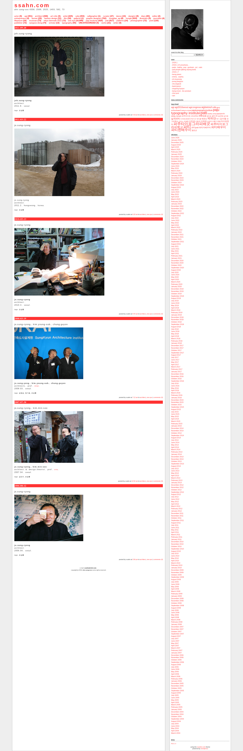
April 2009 (175, 589)
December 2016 (177, 374)
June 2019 (175, 303)
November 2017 (177, 348)
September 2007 (177, 634)
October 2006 (176, 660)
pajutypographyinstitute (202, 110)
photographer (136, 20)
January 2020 (176, 287)
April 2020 (175, 279)
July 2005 (175, 695)
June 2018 (175, 331)
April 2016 (175, 390)
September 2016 (177, 381)
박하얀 (212, 118)
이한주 (209, 121)
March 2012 (175, 506)
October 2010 (176, 546)
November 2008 (177, 601)
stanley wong (211, 113)
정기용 (27, 393)
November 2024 (177, 159)
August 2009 (176, 580)
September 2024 (177, 164)
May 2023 (175, 194)
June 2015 (175, 414)
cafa (77, 16)
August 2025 (176, 145)
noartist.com (201, 747)
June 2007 (175, 641)
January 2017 (176, 372)
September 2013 (177, 464)
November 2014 (177, 431)
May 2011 (175, 530)
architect (39, 16)
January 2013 (176, 483)
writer (115, 23)
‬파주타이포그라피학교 (190, 116)
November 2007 (177, 629)
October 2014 (176, 433)
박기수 (193, 119)
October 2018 (176, 322)
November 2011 (177, 516)
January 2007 (176, 653)
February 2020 (176, 284)
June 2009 (175, 584)
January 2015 (176, 426)
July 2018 (175, 329)
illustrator (144, 18)
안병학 (186, 121)
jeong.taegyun (177, 81)
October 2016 (176, 379)
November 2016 (177, 376)
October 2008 (176, 603)
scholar (52, 23)
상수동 (223, 119)
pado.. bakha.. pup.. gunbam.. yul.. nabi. (187, 67)
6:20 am (135, 214)
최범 (219, 121)
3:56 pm (135, 559)
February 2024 (176, 173)
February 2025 (176, 152)
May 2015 (175, 416)
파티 (187, 127)
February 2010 (176, 565)
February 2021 (176, 256)
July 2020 (175, 272)
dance (119, 16)
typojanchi (221, 114)
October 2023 (176, 183)
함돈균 (194, 130)
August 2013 (176, 466)
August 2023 (176, 187)
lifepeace (18, 20)
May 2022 (175, 223)
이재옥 (204, 121)
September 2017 (177, 353)
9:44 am (135, 314)
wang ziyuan (176, 116)
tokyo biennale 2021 (53, 20)
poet (151, 20)
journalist (157, 18)
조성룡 (21, 110)
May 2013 (175, 473)
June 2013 (175, 471)
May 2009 (175, 587)
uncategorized (87, 23)
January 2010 (176, 568)
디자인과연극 (186, 119)
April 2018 (175, 336)
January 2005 (176, 709)
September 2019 (177, 296)
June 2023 (175, 192)
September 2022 (177, 213)
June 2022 (175, 220)
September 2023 (177, 185)
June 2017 (175, 360)
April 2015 (175, 419)
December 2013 (177, 457)
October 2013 (176, 461)
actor (16, 16)
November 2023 (177, 180)
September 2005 (177, 691)
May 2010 (175, 558)
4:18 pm (135, 115)
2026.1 (174, 63)
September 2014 (177, 435)
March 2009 (175, 591)
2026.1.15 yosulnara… (181, 65)
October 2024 (176, 161)
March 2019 (175, 310)
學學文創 (202, 116)
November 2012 (177, 487)
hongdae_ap (114, 18)
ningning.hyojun (178, 89)
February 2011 (176, 537)
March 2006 (175, 676)
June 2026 (175, 138)
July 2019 (175, 301)
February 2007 (176, 650)
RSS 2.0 (173, 743)
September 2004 (177, 719)
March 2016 (175, 393)
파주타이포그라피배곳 (192, 124)
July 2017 (175, 357)
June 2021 (175, 249)
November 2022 (177, 209)
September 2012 (177, 492)
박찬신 (204, 119)
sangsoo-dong (35, 23)
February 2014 (176, 452)
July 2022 (175, 218)
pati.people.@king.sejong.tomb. (184, 70)
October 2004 (176, 717)
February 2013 (176, 480)
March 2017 (175, 367)
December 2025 (177, 142)
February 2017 (176, 369)
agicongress (195, 107)
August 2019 (176, 298)
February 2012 (176, 509)
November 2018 (177, 320)
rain (173, 96)
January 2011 (176, 539)
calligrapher (92, 16)
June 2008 (175, 613)
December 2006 (177, 655)
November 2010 (177, 544)
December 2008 (177, 599)
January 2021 (176, 258)
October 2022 (176, 211)
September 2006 (177, 662)
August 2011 (176, 523)
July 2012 (175, 497)
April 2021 (175, 253)
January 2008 (176, 624)
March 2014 (175, 450)
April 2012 (175, 504)
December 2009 (177, 570)
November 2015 (177, 402)
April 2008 (175, 617)
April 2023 (175, 197)
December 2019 (177, 289)
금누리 (215, 116)
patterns (120, 20)
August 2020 (176, 270)
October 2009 (176, 575)
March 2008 (175, 620)
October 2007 (176, 632)
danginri (132, 16)
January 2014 (176, 454)
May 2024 (175, 168)
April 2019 (175, 308)
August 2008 (176, 608)
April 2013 (175, 476)
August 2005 (176, 693)
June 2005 (175, 698)
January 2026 (176, 140)
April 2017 (175, 365)
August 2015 (176, 409)
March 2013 (175, 478)
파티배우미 (218, 127)
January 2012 (176, 511)
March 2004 (175, 733)
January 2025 (176, 154)
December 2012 (177, 485)
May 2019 (175, 306)
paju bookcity (91, 20)
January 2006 (176, 681)
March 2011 (175, 535)
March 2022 (175, 227)
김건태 (220, 116)
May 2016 (175, 388)
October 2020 (176, 265)
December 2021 (177, 235)
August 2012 (176, 494)
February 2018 (176, 341)
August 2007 (176, 636)
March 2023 (175, 199)
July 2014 (175, 440)
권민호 (209, 116)
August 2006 (176, 665)
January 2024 (176, 176)
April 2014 (175, 447)
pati (107, 20)
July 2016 (175, 383)
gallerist (77, 18)
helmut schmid (186, 110)
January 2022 (176, 232)
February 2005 (176, 707)
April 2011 (175, 532)
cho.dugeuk (176, 84)
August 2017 (176, 355)
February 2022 (176, 230)
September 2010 (177, 549)
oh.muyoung (177, 79)
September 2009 (177, 577)
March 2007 (175, 648)
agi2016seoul (181, 107)
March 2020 (175, 282)
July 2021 (175, 246)
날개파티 (175, 118)
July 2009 (175, 582)
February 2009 (176, 594)
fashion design (50, 18)
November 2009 (177, 572)
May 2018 (175, 334)
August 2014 (176, 438)
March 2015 (175, 421)
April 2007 (175, 646)
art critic (54, 16)
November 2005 (177, 686)
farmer (35, 18)
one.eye (71, 20)
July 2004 (175, 724)
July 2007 (175, 639)
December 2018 (177, 317)
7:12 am (135, 397)
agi (25, 16)
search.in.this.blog (177, 52)
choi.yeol (175, 93)
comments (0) (158, 115)
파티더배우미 (205, 127)
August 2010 (176, 551)
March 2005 (175, 705)
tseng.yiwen (176, 74)
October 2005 (176, 688)
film (65, 18)
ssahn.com (32, 5)
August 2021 (176, 244)
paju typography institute (195, 111)
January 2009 (176, 596)
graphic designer (93, 18)
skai (36, 386)
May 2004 (175, 728)
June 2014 (175, 443)
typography (67, 23)
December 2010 (177, 542)
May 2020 (175, 277)
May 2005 (175, 700)
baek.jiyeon (176, 86)
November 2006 (177, 657)
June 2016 (175, 386)
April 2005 (175, 702)
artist (65, 16)
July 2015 (175, 412)
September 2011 (177, 520)
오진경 (192, 121)
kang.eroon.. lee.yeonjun (181, 91)
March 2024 (175, 171)
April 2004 (175, 731)
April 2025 (175, 147)
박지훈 (199, 119)
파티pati (195, 127)
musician (33, 20)
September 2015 (177, 407)
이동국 (197, 121)
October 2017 (176, 350)
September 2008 (177, 606)
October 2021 (176, 239)
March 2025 (175, 150)
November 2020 (177, 263)
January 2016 (176, 398)
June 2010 (175, 556)
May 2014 (175, 445)
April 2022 (175, 225)
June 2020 (175, 275)
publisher (18, 23)
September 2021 (177, 242)
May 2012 (175, 502)
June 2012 (175, 499)
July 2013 (175, 469)
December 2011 (177, 513)
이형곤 (214, 121)
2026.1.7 (175, 72)
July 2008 (175, 610)
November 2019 (177, 291)
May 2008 (175, 615)
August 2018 (176, 327)
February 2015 (176, 424)
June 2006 (175, 669)
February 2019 (176, 313)
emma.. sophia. (178, 77)
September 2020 (177, 268)
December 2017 (177, 346)
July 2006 (175, 667)
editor (154, 16)
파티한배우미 (181, 130)
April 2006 (175, 674)
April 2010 (175, 561)
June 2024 (175, 166)
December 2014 (177, 428)
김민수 (21, 477)
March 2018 (175, 339)
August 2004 (176, 721)
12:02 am (135, 481)
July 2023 (175, 190)
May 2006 (175, 672)
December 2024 (177, 157)
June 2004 (175, 726)
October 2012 (176, 490)
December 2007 (177, 627)
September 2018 (177, 324)
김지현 (226, 116)
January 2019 (176, 315)
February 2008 (176, 622)
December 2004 (177, 712)
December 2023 (177, 178)
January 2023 (176, 204)
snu (56, 469)
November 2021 (177, 237)
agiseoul (206, 107)
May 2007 (175, 643)
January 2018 (176, 343)
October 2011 (176, 518)
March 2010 (175, 563)
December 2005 (177, 683)
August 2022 (176, 216)
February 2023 (176, 202)
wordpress (204, 748)
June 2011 (175, 528)
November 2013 (177, 459)
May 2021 (175, 251)
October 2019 (176, 294)
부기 (218, 119)
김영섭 (21, 393)
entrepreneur (20, 18)
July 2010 (175, 553)
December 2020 (177, 261)
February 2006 (176, 679)
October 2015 (176, 405)
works (104, 23)
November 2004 (177, 714)
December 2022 (177, 206)
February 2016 (176, 395)
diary (143, 16)
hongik (129, 18)
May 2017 (175, 362)
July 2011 (174, 525)
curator (106, 16)
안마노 (181, 121)
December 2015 (177, 400)
